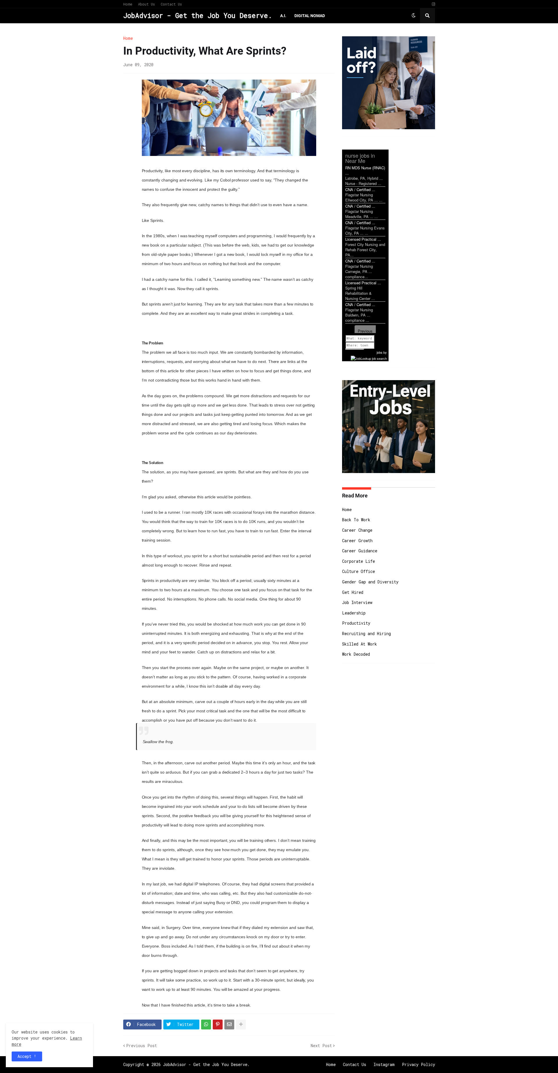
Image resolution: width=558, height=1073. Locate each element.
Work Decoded (356, 654)
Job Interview (357, 602)
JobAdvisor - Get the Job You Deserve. (197, 15)
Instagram (384, 1064)
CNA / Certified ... (360, 189)
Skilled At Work (359, 644)
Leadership (354, 613)
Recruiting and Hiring (366, 633)
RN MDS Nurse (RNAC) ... (365, 170)
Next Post (321, 1045)
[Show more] (241, 1024)
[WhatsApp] (206, 1024)
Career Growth (357, 540)
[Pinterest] (218, 1024)
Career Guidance (359, 550)
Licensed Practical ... (363, 239)
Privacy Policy (418, 1064)
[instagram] (433, 4)
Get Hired (352, 592)
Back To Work (356, 519)
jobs (379, 352)
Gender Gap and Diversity (370, 582)
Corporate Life (358, 561)
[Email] (229, 1024)
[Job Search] (369, 357)
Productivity (356, 623)
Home (127, 4)
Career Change (357, 530)
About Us (146, 4)
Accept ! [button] (26, 1056)
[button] (413, 15)
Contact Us (171, 4)
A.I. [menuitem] (283, 15)
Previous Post (141, 1045)
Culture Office (358, 571)
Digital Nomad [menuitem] (309, 15)
